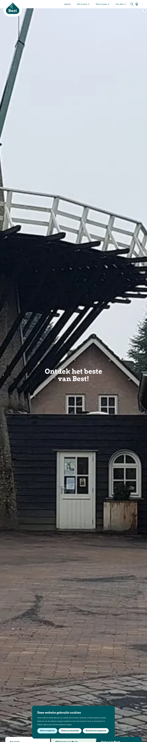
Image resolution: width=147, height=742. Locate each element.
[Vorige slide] (3, 375)
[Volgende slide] (143, 375)
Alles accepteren (47, 731)
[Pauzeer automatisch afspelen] (145, 10)
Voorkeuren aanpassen (95, 731)
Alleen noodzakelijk (70, 731)
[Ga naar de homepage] (12, 8)
